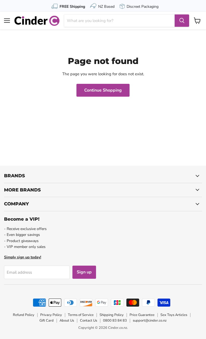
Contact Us (88, 320)
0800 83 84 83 (115, 320)
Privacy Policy (51, 314)
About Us (67, 320)
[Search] (182, 20)
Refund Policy (23, 314)
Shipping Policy (112, 314)
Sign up (84, 272)
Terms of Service (81, 314)
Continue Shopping (103, 90)
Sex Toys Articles (173, 314)
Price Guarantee (142, 314)
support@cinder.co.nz (150, 320)
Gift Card (46, 320)
